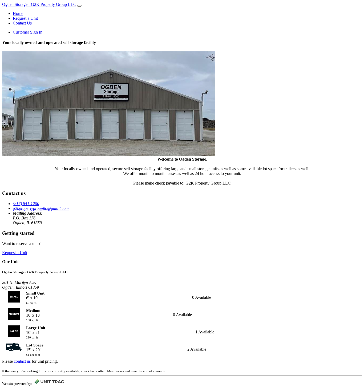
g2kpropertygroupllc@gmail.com (41, 208)
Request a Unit (25, 18)
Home (18, 13)
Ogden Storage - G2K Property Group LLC (39, 4)
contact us (22, 361)
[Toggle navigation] (79, 6)
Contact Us (22, 23)
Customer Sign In (27, 32)
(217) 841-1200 (26, 203)
